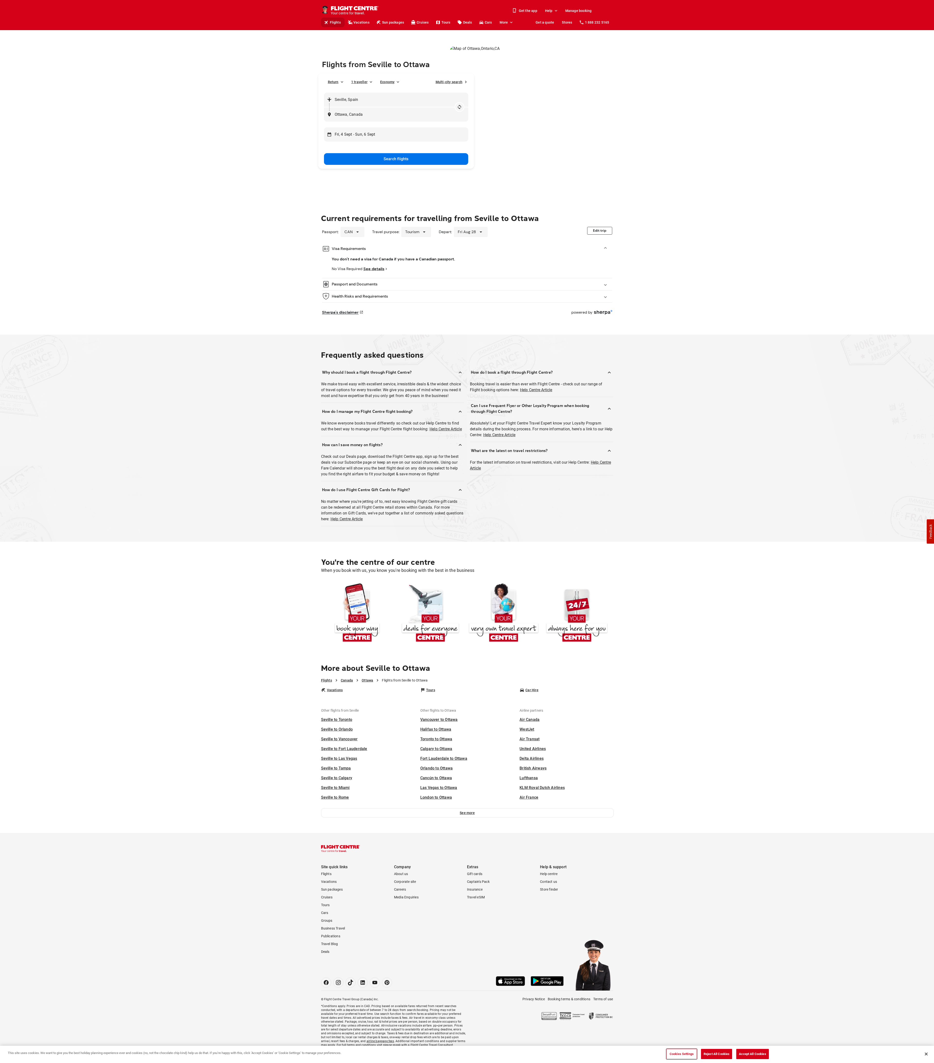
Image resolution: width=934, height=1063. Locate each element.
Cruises (423, 22)
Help (549, 11)
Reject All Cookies (716, 1054)
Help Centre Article (446, 429)
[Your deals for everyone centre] (430, 613)
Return (333, 82)
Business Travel (333, 928)
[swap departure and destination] (459, 107)
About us (401, 874)
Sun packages (393, 22)
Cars (488, 22)
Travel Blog (329, 944)
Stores (567, 22)
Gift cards (474, 874)
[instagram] (338, 982)
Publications (330, 936)
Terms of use (603, 999)
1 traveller (359, 82)
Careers (400, 889)
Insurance (475, 889)
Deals (467, 22)
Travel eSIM (476, 897)
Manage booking (578, 11)
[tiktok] (350, 982)
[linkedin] (363, 982)
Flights (335, 22)
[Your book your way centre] (357, 613)
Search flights (396, 159)
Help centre (548, 874)
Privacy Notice (533, 999)
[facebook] (326, 982)
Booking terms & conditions (569, 999)
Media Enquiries (406, 897)
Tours (445, 22)
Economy (387, 82)
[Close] (926, 1054)
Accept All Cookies (752, 1054)
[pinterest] (387, 982)
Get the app (528, 11)
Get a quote (545, 22)
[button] (467, 812)
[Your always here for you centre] (577, 613)
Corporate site (405, 882)
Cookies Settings (682, 1054)
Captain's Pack (478, 882)
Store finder (549, 889)
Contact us (548, 882)
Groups (326, 920)
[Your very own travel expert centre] (503, 613)
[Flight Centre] (340, 848)
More (504, 22)
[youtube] (375, 982)
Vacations (361, 22)
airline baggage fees (380, 1041)
